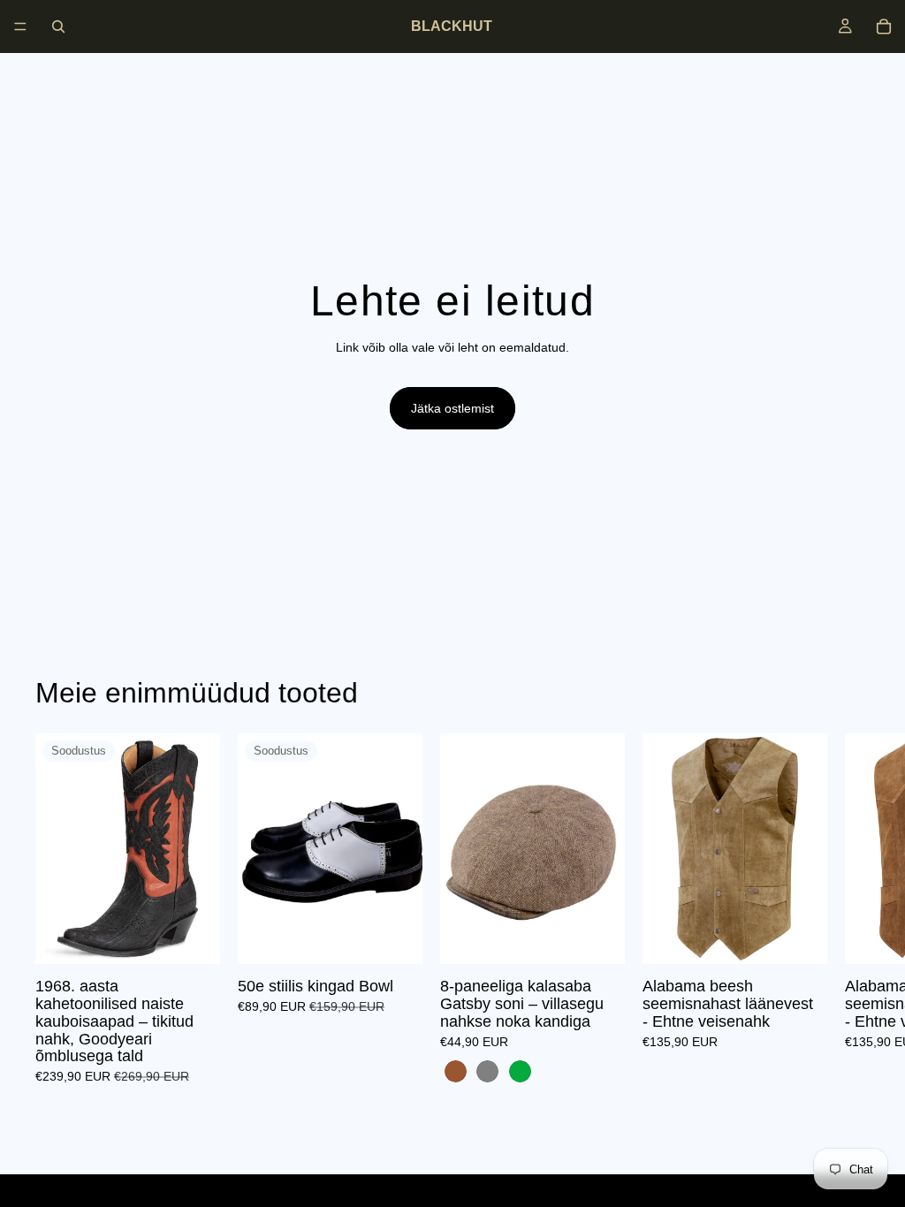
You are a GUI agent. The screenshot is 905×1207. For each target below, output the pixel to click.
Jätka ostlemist (452, 408)
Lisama (410, 937)
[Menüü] (20, 26)
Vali (208, 937)
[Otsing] (58, 26)
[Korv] (883, 26)
